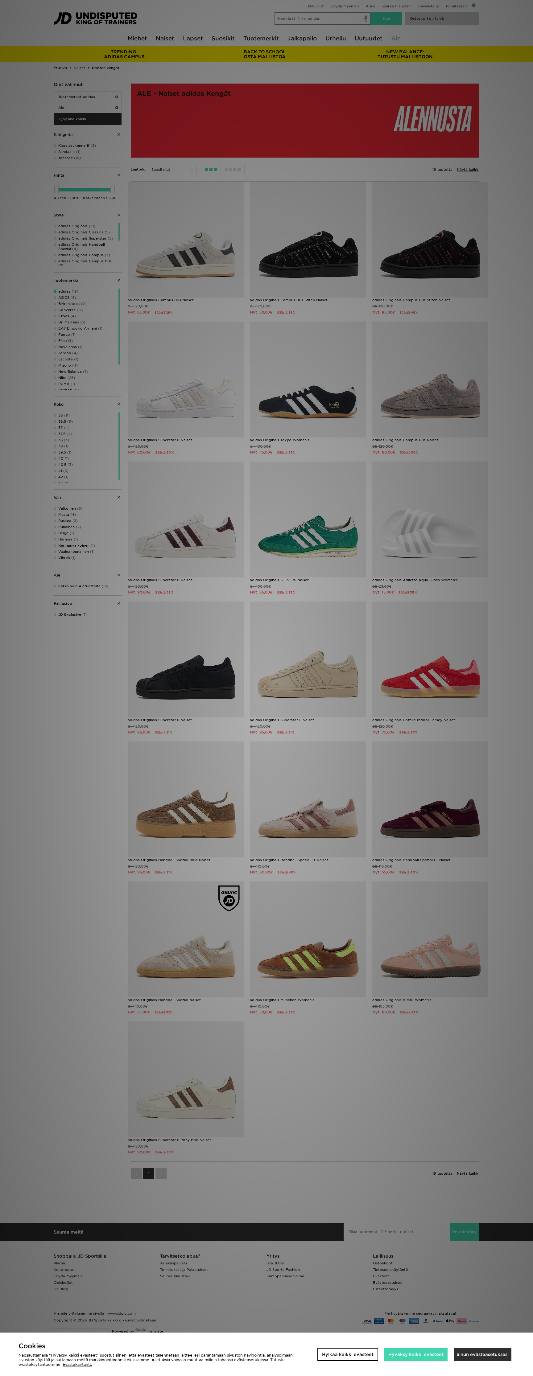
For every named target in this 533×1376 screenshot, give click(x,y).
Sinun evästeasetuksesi (483, 1354)
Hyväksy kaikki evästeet (416, 1354)
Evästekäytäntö (77, 1364)
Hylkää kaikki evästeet (348, 1354)
